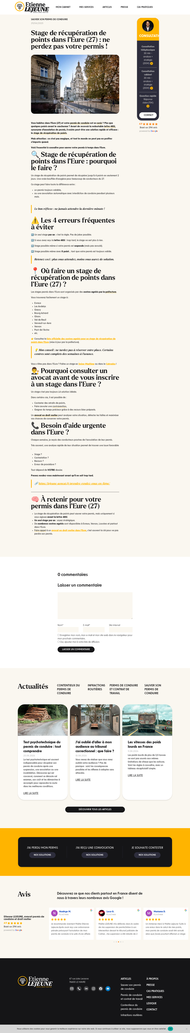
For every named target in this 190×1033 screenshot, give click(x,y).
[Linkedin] (86, 988)
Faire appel (40, 530)
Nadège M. (65, 912)
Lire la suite (30, 793)
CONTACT (148, 115)
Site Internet (114, 625)
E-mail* (86, 625)
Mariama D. (160, 912)
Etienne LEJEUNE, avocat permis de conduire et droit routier (24, 918)
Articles (107, 7)
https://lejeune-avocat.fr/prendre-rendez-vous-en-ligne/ (74, 483)
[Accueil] (32, 7)
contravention (59, 406)
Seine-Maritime (86, 364)
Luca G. (110, 912)
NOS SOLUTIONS (42, 855)
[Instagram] (93, 988)
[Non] (186, 1028)
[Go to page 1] (116, 941)
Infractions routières (131, 1015)
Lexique (151, 1003)
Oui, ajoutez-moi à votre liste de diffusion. (79, 642)
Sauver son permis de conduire (49, 19)
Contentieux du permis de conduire (131, 1007)
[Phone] (79, 988)
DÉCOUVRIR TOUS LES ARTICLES (95, 809)
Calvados (110, 364)
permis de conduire (80, 123)
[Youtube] (107, 988)
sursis (99, 123)
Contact (151, 1010)
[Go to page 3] (120, 941)
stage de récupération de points (50, 133)
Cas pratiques (145, 7)
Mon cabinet (63, 7)
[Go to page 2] (118, 941)
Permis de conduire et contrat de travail (132, 997)
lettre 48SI (109, 126)
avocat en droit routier (46, 415)
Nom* (60, 625)
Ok (170, 1029)
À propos (152, 979)
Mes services (86, 7)
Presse (124, 7)
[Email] (71, 988)
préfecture (110, 292)
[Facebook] (100, 988)
